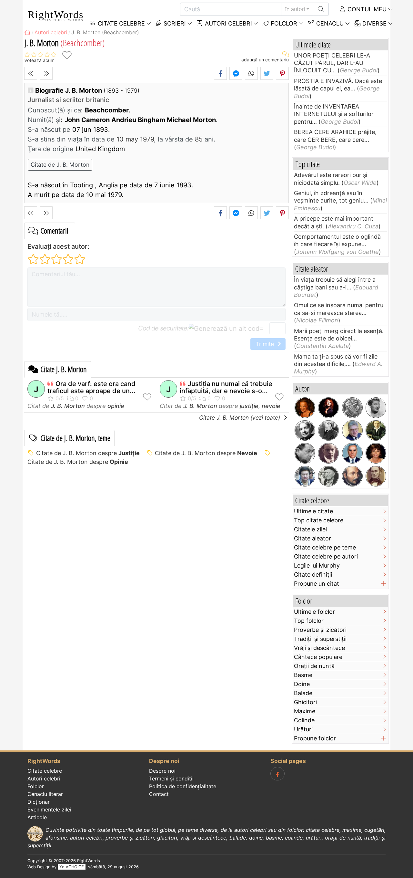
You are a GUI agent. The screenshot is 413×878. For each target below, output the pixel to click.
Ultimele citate (313, 511)
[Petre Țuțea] (328, 476)
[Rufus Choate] (376, 476)
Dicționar (38, 802)
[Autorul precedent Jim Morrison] (30, 73)
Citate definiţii (313, 574)
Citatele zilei (310, 529)
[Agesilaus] (352, 408)
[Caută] (321, 9)
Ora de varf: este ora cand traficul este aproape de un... (91, 387)
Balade (303, 693)
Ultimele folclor (314, 611)
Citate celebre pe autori (326, 556)
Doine (302, 684)
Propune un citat (316, 583)
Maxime (304, 711)
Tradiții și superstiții (320, 638)
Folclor (283, 23)
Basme (303, 675)
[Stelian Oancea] (352, 453)
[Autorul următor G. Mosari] (46, 73)
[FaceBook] (277, 773)
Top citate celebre (318, 520)
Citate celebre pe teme (325, 547)
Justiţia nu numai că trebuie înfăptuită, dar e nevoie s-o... (226, 387)
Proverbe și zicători (320, 629)
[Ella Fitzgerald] (376, 408)
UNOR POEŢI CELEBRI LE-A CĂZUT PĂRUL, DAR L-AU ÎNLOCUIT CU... (332, 63)
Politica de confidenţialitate (182, 786)
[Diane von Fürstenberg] (305, 408)
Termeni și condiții (171, 778)
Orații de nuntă (314, 666)
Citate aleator (312, 538)
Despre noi (162, 771)
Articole (37, 817)
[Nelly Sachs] (305, 431)
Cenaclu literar (45, 794)
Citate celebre (44, 771)
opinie (115, 405)
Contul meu (366, 9)
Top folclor (309, 620)
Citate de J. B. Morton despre (88, 453)
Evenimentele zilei (49, 809)
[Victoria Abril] (376, 453)
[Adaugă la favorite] (66, 55)
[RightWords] (27, 32)
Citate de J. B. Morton (60, 164)
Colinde (304, 720)
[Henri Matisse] (328, 431)
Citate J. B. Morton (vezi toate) (240, 417)
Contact (159, 794)
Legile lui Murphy (317, 565)
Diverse (374, 23)
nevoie (271, 405)
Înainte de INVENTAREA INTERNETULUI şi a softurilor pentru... (334, 114)
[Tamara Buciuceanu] (305, 476)
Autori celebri (227, 23)
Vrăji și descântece (319, 647)
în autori (295, 9)
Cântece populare (318, 656)
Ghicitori (305, 702)
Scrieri (174, 23)
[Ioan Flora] (305, 453)
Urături (303, 729)
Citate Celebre (120, 23)
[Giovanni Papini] (328, 453)
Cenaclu (329, 23)
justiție (249, 405)
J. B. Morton (68, 405)
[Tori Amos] (328, 408)
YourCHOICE (71, 866)
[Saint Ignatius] (352, 476)
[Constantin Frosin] (352, 431)
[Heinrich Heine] (376, 431)
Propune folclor (315, 738)
